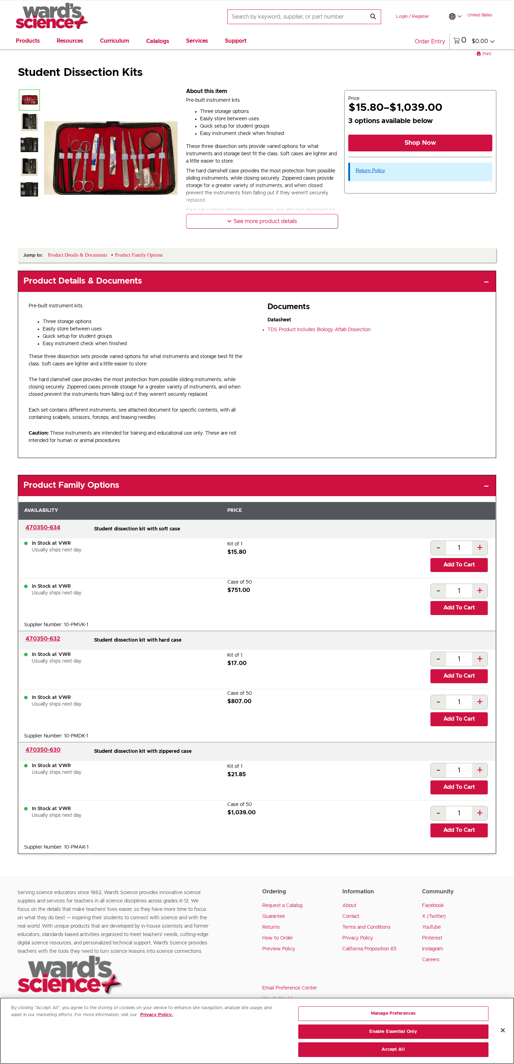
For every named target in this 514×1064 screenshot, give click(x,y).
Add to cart (459, 564)
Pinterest (432, 938)
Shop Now (420, 143)
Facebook (433, 905)
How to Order (277, 938)
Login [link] (402, 16)
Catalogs (157, 41)
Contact (350, 916)
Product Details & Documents (82, 281)
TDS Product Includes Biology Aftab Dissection (319, 329)
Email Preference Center (289, 988)
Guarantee (273, 916)
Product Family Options (71, 485)
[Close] (503, 1030)
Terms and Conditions (366, 927)
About (349, 905)
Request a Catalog (282, 905)
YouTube (431, 927)
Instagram (432, 949)
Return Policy (370, 170)
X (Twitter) (434, 916)
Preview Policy (278, 949)
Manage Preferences (393, 1013)
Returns (271, 927)
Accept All (393, 1049)
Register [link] (420, 16)
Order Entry (430, 41)
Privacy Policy (357, 938)
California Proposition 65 (369, 949)
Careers (431, 959)
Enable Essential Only (393, 1031)
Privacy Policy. (156, 1015)
